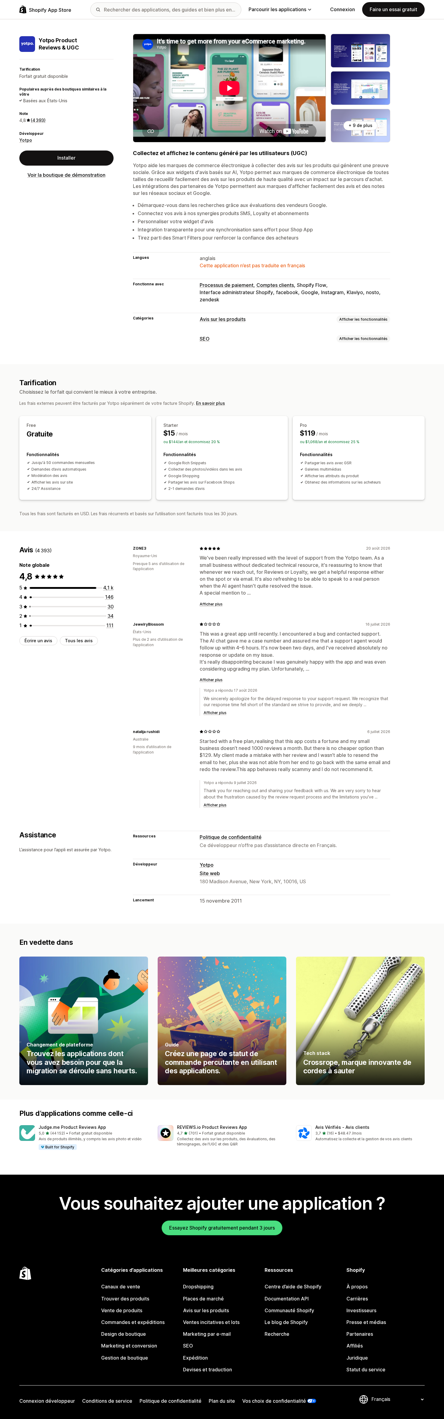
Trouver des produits (125, 1299)
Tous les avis (79, 640)
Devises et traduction (207, 1370)
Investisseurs (361, 1310)
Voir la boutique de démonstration (66, 175)
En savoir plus (210, 403)
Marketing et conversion (129, 1346)
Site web (210, 873)
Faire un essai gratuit (393, 9)
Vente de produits (121, 1310)
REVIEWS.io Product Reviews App (212, 1127)
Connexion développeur (47, 1401)
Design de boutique (123, 1334)
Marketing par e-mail (207, 1334)
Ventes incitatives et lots (211, 1322)
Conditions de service (107, 1401)
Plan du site (222, 1401)
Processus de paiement (226, 285)
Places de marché (203, 1299)
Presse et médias (366, 1322)
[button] (83, 1138)
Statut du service (365, 1370)
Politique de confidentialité (231, 837)
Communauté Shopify (289, 1310)
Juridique (357, 1358)
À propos (357, 1287)
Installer (66, 158)
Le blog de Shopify (286, 1322)
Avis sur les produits (223, 319)
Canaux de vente (120, 1287)
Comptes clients (275, 285)
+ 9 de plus (360, 125)
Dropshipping (198, 1287)
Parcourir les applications (277, 9)
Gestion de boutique (124, 1358)
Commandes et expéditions (133, 1322)
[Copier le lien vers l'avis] (149, 548)
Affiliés (354, 1346)
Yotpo (25, 140)
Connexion (342, 9)
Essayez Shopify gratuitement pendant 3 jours (222, 1228)
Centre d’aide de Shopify (293, 1287)
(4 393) (38, 120)
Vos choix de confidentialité (274, 1401)
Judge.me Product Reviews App (72, 1127)
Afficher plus (211, 604)
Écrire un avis (38, 640)
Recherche (277, 1334)
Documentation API (287, 1299)
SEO (205, 339)
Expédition (195, 1358)
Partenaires (359, 1334)
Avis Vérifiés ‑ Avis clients (342, 1127)
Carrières (357, 1299)
